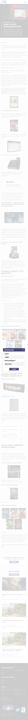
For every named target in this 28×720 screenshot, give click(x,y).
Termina (14, 369)
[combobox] (12, 357)
